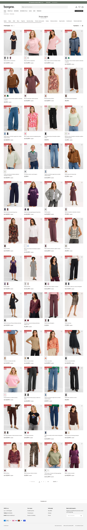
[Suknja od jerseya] (74, 305)
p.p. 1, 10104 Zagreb (8, 510)
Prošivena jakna (47, 212)
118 (48, 481)
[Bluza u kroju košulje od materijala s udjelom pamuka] (33, 230)
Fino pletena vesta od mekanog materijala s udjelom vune (32, 324)
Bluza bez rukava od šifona (49, 98)
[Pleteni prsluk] (74, 230)
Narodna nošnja (30, 21)
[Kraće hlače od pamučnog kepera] (74, 80)
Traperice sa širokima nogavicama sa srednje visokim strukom (52, 175)
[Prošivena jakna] (53, 194)
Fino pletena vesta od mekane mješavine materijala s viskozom (74, 61)
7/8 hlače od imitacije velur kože (9, 361)
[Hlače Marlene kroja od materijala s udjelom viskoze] (53, 118)
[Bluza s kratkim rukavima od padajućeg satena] (33, 118)
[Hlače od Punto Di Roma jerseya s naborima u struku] (33, 379)
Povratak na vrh (43, 501)
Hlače (14, 21)
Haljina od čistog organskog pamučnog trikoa (32, 212)
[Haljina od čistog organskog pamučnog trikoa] (33, 194)
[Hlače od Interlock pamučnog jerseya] (13, 194)
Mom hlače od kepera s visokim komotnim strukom (13, 435)
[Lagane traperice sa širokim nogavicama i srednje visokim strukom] (13, 118)
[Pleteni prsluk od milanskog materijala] (74, 417)
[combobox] (44, 7)
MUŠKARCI (16, 11)
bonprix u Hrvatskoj (31, 515)
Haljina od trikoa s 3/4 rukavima (9, 60)
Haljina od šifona (7, 248)
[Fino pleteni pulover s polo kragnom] (33, 156)
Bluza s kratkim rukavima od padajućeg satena (32, 136)
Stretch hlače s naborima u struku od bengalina (73, 286)
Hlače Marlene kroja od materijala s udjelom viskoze (52, 137)
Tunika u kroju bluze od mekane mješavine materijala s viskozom (11, 175)
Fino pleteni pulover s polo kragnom (30, 174)
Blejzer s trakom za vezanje (69, 473)
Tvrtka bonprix (30, 513)
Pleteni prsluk (67, 248)
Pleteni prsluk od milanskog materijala (72, 435)
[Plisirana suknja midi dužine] (74, 343)
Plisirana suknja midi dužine (70, 361)
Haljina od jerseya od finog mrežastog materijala (12, 323)
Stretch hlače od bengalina (49, 323)
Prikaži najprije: (7, 25)
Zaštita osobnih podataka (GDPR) (68, 525)
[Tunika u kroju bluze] (53, 343)
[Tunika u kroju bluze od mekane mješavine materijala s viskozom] (13, 156)
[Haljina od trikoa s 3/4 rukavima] (13, 43)
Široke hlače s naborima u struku (71, 397)
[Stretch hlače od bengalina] (53, 305)
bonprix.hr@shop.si (9, 515)
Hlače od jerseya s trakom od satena (30, 473)
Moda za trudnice (53, 21)
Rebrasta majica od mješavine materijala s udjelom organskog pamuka (74, 137)
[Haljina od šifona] (13, 230)
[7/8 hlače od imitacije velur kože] (13, 343)
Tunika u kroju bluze (48, 361)
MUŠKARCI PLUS (23, 11)
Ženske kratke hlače (78, 21)
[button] (82, 7)
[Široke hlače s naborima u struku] (74, 379)
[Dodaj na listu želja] (20, 31)
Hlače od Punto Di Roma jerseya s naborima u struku (32, 398)
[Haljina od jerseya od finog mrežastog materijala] (13, 305)
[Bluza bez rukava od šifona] (53, 80)
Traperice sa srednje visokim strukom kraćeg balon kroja (53, 436)
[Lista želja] (79, 7)
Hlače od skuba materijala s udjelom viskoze (52, 248)
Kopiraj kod (55, 2)
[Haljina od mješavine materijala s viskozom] (74, 194)
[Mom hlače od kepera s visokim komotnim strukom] (13, 417)
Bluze (18, 21)
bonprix (7, 525)
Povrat (49, 515)
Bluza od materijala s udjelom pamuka (31, 98)
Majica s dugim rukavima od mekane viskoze (52, 60)
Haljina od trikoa (27, 286)
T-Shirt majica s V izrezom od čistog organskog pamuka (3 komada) (52, 474)
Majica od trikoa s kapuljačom (29, 60)
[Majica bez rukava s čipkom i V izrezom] (53, 268)
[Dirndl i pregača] (13, 268)
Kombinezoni (69, 21)
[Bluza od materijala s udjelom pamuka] (33, 80)
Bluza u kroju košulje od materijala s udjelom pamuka (32, 249)
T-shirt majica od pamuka (28, 435)
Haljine (5, 21)
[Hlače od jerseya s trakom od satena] (33, 455)
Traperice (23, 21)
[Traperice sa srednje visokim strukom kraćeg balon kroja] (53, 417)
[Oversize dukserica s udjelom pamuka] (13, 379)
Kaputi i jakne (62, 21)
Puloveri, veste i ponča (39, 21)
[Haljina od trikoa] (33, 268)
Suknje (47, 21)
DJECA (30, 11)
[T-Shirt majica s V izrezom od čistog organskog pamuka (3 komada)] (53, 455)
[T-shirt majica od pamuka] (33, 417)
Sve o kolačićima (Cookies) (79, 525)
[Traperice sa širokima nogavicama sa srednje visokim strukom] (53, 156)
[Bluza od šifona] (13, 455)
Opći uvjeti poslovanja (58, 525)
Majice (9, 21)
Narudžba (50, 510)
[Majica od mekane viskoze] (33, 343)
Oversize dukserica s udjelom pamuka (10, 397)
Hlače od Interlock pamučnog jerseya (10, 212)
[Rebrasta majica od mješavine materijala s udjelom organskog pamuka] (74, 118)
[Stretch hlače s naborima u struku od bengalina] (74, 268)
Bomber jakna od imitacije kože (70, 174)
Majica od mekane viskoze (28, 361)
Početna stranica (6, 13)
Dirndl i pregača (6, 286)
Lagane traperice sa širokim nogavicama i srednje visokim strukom (12, 137)
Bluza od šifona (6, 473)
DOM (34, 11)
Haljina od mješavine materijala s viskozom (72, 212)
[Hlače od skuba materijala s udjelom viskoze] (53, 230)
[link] (32, 481)
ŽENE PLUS (10, 11)
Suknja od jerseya (68, 323)
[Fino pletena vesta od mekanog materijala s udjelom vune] (33, 305)
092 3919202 (8, 513)
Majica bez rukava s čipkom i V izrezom (51, 286)
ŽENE (5, 11)
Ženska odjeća (12, 13)
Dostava (49, 513)
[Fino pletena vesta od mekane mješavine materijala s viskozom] (74, 43)
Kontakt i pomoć (30, 510)
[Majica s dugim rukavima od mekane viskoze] (53, 43)
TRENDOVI (39, 11)
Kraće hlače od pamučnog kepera (71, 98)
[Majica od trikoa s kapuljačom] (33, 43)
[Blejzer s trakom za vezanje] (74, 455)
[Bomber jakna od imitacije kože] (74, 156)
